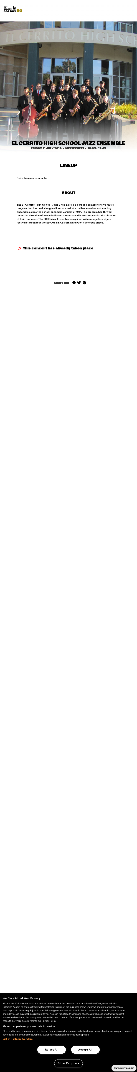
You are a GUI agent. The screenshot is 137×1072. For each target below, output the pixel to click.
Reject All (51, 1049)
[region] (68, 1032)
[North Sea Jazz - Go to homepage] (13, 8)
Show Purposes (68, 1063)
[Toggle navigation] (130, 9)
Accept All (85, 1049)
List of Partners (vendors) (18, 1039)
